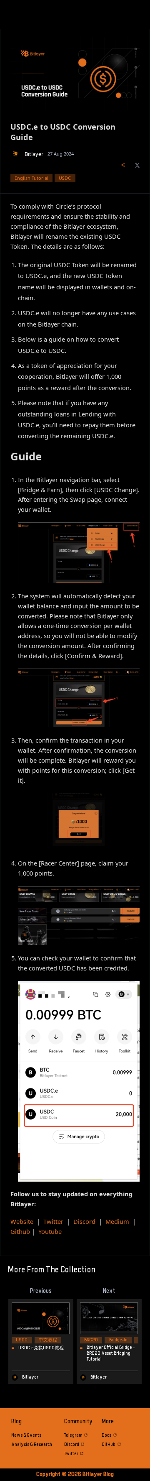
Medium (117, 1221)
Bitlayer (34, 154)
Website (21, 1221)
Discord (84, 1221)
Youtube (50, 1231)
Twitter (53, 1221)
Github (20, 1231)
